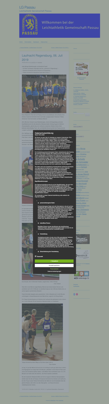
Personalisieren (54, 269)
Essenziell (40, 256)
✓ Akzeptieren (54, 261)
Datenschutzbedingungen (54, 271)
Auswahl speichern (54, 265)
